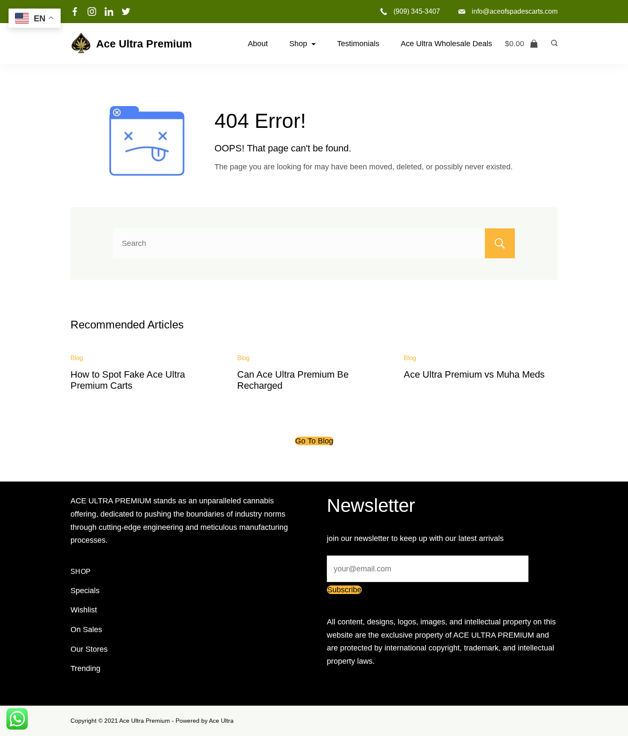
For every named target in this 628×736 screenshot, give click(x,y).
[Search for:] (314, 243)
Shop (298, 43)
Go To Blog (314, 441)
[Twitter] (126, 11)
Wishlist (83, 610)
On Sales (86, 629)
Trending (85, 668)
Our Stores (89, 649)
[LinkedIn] (109, 11)
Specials (85, 590)
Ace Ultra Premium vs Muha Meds (474, 374)
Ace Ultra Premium (144, 44)
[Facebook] (74, 11)
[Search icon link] (552, 43)
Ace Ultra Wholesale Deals (446, 43)
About (258, 43)
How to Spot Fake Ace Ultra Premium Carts (127, 380)
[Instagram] (92, 11)
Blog (76, 357)
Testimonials (358, 43)
